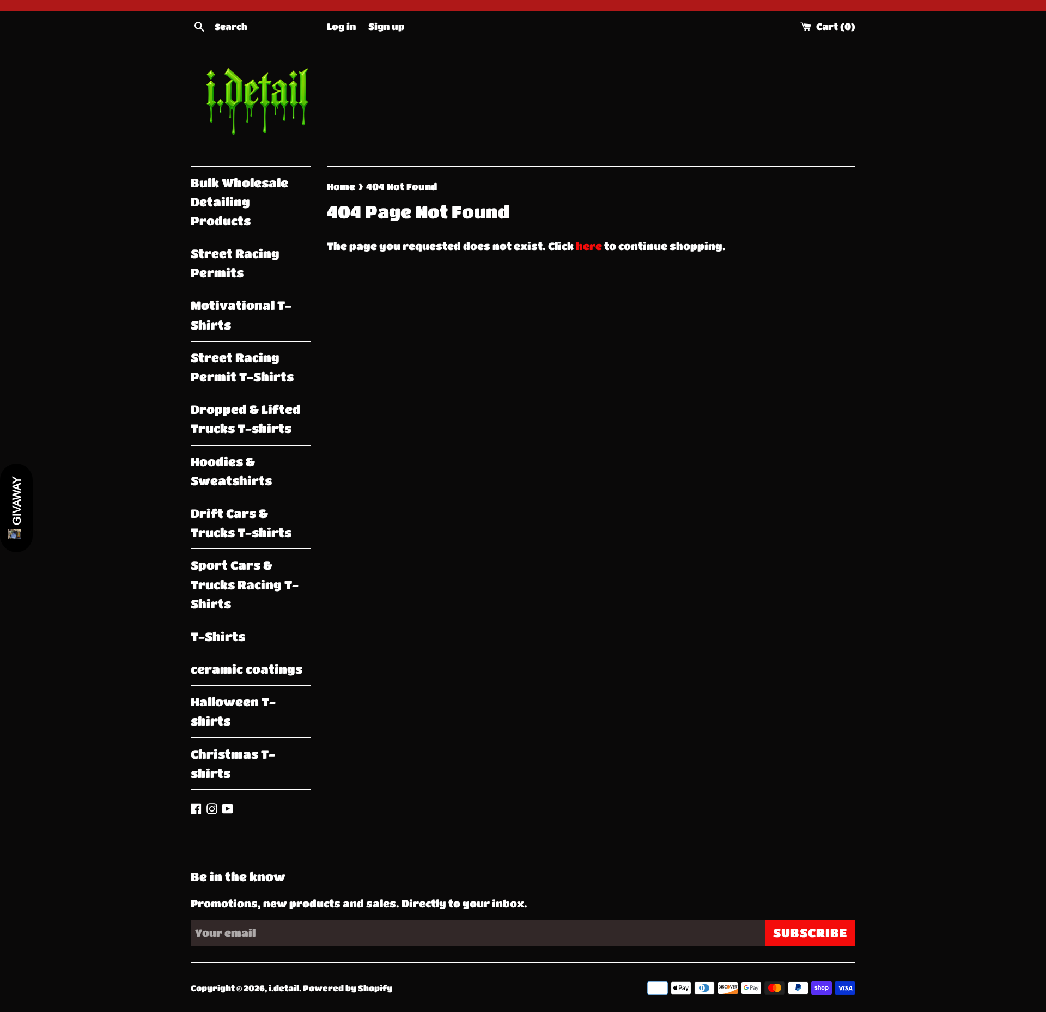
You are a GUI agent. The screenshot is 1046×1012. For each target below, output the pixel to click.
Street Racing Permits (235, 263)
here (589, 246)
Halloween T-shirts (233, 711)
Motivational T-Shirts (241, 314)
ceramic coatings (246, 669)
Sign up (386, 26)
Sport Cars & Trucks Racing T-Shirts (245, 584)
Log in (341, 26)
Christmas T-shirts (233, 763)
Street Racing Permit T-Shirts (242, 367)
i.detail (284, 988)
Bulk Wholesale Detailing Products (239, 202)
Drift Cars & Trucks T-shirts (241, 523)
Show (16, 508)
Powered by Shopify (347, 988)
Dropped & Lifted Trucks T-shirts (246, 419)
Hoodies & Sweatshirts (231, 471)
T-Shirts (218, 636)
